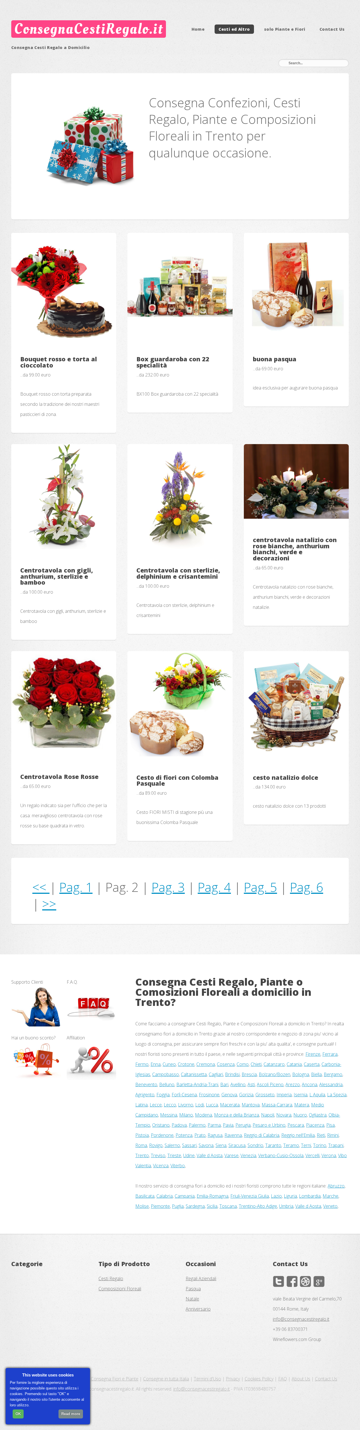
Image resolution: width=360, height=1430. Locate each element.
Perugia (243, 1125)
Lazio (276, 1196)
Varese (231, 1155)
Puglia (178, 1206)
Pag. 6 (306, 887)
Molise (142, 1206)
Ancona (309, 1084)
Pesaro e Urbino (269, 1125)
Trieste (174, 1155)
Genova (229, 1095)
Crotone (186, 1064)
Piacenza (315, 1125)
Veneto (330, 1206)
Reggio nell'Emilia (298, 1135)
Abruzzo (336, 1186)
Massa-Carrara (277, 1105)
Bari (224, 1084)
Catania (294, 1064)
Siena (220, 1145)
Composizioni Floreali (119, 1289)
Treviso (158, 1155)
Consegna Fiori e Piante (114, 1379)
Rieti (321, 1135)
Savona (206, 1145)
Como (243, 1064)
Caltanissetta (194, 1074)
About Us (301, 1379)
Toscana (228, 1206)
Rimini (333, 1135)
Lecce (156, 1105)
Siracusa (237, 1145)
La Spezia (336, 1095)
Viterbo (177, 1165)
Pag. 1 (76, 887)
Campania (185, 1196)
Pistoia (142, 1135)
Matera (301, 1105)
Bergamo (333, 1074)
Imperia (284, 1095)
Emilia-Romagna (212, 1196)
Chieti (256, 1064)
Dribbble (305, 1281)
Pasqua (193, 1289)
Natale (192, 1299)
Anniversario (198, 1309)
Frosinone (209, 1095)
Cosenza (226, 1064)
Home (198, 29)
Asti (251, 1084)
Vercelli (312, 1155)
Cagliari (216, 1074)
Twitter (278, 1281)
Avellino (238, 1084)
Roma (141, 1145)
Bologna (300, 1074)
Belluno (166, 1084)
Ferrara (330, 1054)
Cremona (205, 1064)
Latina (141, 1105)
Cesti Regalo (110, 1278)
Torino (319, 1145)
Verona (328, 1155)
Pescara (295, 1125)
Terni (306, 1145)
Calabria (164, 1196)
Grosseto (264, 1095)
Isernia (300, 1095)
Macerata (230, 1105)
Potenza (184, 1135)
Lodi (199, 1105)
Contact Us (332, 29)
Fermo (141, 1064)
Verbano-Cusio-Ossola (280, 1155)
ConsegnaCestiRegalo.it (88, 29)
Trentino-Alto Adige (258, 1206)
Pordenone (162, 1135)
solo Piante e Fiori (284, 29)
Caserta (312, 1064)
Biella (316, 1074)
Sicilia (212, 1206)
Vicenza (160, 1165)
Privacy (233, 1379)
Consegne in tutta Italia (166, 1379)
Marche (330, 1196)
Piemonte (160, 1206)
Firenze (312, 1054)
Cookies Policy (259, 1379)
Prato (200, 1135)
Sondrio (255, 1145)
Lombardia (310, 1196)
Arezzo (292, 1084)
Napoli (267, 1115)
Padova (179, 1125)
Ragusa (215, 1135)
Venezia (248, 1155)
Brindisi (232, 1074)
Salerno (172, 1145)
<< (41, 887)
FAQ (282, 1379)
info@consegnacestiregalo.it (301, 1319)
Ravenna (233, 1135)
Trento (142, 1155)
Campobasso (165, 1074)
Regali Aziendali (201, 1278)
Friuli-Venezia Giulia (249, 1196)
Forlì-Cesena (184, 1095)
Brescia (249, 1074)
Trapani (335, 1145)
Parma (214, 1125)
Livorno (185, 1105)
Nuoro (300, 1115)
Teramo (291, 1145)
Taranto (273, 1145)
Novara (283, 1115)
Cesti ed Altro (234, 29)
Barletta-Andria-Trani (197, 1084)
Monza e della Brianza (236, 1115)
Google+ (319, 1281)
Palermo (197, 1125)
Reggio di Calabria (261, 1135)
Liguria (290, 1196)
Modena (203, 1115)
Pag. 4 (214, 887)
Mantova (251, 1105)
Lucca (212, 1105)
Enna (155, 1064)
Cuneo (169, 1064)
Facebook (292, 1281)
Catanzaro (274, 1064)
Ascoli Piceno (270, 1084)
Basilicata (144, 1196)
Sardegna (195, 1206)
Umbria (286, 1206)
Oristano (161, 1125)
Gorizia (246, 1095)
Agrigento (144, 1095)
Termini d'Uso (207, 1379)
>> (49, 903)
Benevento (146, 1084)
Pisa (330, 1125)
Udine (189, 1155)
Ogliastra (318, 1115)
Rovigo (156, 1145)
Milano (186, 1115)
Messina (168, 1115)
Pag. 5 (260, 887)
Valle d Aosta (209, 1155)
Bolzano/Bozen (274, 1074)
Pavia (228, 1125)
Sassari (189, 1145)
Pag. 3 (168, 887)
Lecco (170, 1105)
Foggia (163, 1095)
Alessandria (331, 1084)
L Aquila (317, 1095)
